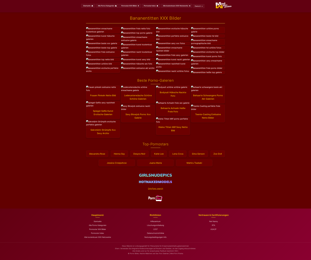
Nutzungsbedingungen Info (155, 237)
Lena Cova (177, 154)
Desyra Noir (139, 154)
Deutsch (198, 6)
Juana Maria (155, 163)
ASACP (213, 229)
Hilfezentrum (155, 221)
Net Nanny (213, 221)
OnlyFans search (155, 188)
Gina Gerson (198, 154)
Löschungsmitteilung (155, 225)
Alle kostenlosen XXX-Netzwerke (176, 6)
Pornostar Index (150, 6)
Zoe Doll (217, 154)
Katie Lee (159, 154)
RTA (213, 225)
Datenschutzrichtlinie (155, 233)
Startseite (87, 6)
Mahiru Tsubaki (194, 163)
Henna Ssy (119, 154)
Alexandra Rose (97, 154)
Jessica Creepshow (117, 163)
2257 (155, 229)
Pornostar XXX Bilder (129, 6)
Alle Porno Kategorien (106, 6)
